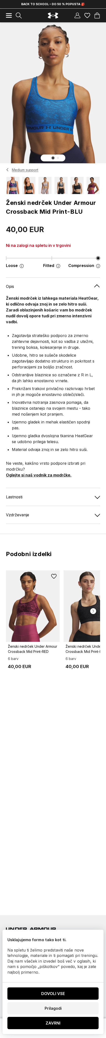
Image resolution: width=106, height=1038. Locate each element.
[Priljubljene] (87, 15)
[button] (53, 157)
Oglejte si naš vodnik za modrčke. (38, 475)
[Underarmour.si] (53, 16)
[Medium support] (7, 169)
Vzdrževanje (17, 514)
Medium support (25, 170)
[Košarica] (97, 15)
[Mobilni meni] (9, 15)
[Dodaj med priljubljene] (54, 576)
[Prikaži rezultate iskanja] (19, 15)
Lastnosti (14, 496)
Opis (10, 286)
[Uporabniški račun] (77, 15)
